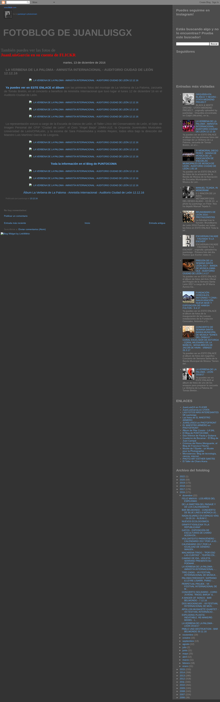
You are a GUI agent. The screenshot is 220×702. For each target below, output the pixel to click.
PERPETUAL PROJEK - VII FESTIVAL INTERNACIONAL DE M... (199, 586)
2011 (182, 682)
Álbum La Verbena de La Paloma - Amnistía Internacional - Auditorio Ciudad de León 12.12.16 (83, 192)
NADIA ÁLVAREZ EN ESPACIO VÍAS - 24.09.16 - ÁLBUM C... (200, 517)
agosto (186, 644)
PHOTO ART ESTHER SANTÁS (199, 458)
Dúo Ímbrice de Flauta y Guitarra (199, 435)
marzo (186, 660)
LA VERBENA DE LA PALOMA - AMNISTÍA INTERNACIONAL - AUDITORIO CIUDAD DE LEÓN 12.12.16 (78, 71)
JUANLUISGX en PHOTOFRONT (199, 422)
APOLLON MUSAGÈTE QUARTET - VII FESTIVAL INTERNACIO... (200, 610)
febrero (186, 663)
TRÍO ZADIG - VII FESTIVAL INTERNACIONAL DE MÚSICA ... (200, 573)
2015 (183, 669)
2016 (183, 492)
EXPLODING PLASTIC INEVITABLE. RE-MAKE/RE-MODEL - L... (197, 617)
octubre (186, 637)
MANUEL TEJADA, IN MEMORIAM (207, 189)
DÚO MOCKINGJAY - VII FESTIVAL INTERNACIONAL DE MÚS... (200, 604)
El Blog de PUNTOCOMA (195, 433)
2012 (183, 678)
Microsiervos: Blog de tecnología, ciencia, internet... (199, 454)
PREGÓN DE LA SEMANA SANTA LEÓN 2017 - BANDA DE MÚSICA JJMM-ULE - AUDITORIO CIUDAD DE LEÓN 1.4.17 (200, 267)
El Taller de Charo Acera (195, 461)
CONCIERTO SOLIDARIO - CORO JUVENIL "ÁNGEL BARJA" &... (199, 593)
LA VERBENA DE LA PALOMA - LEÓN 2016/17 (206, 372)
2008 (183, 691)
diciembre (187, 495)
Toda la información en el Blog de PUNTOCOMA (84, 163)
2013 (183, 675)
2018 (183, 486)
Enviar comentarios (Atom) (32, 229)
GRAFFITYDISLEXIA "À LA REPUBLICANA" (195, 525)
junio (185, 650)
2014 (183, 672)
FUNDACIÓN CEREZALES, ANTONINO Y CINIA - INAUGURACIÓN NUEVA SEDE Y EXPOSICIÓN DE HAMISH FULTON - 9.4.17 (200, 300)
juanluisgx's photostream (27, 14)
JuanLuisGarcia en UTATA (196, 409)
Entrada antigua (157, 223)
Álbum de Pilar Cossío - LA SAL (199, 430)
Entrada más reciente (15, 223)
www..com (10, 7)
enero (185, 666)
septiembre (188, 641)
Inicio (87, 223)
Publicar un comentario (16, 216)
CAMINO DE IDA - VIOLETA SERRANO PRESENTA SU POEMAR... (196, 561)
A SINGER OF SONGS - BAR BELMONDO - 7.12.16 (196, 599)
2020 (183, 479)
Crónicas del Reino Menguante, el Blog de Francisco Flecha (200, 444)
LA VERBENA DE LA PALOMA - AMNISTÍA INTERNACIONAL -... (199, 567)
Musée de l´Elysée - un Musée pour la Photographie (198, 449)
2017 (183, 489)
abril (184, 656)
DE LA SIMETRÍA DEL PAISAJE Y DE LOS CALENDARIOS (199, 505)
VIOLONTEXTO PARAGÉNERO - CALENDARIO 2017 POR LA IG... (200, 539)
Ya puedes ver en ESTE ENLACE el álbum (35, 87)
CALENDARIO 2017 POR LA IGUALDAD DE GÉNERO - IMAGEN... (196, 547)
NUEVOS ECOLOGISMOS (195, 521)
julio (184, 647)
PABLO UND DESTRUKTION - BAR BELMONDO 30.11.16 (200, 630)
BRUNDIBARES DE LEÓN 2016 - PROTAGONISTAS (205, 214)
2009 (183, 688)
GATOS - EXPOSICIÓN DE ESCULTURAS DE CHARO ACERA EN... (196, 533)
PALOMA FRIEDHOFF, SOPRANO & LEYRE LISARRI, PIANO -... (199, 579)
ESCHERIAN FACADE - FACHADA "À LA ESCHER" (207, 239)
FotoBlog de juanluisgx (67, 33)
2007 (183, 694)
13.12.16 (34, 198)
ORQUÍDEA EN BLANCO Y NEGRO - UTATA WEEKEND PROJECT (206, 98)
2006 (183, 697)
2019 (183, 482)
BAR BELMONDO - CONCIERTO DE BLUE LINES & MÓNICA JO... (200, 511)
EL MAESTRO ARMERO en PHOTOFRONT (196, 426)
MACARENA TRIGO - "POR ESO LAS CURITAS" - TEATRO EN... (199, 553)
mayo (185, 653)
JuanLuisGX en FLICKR (195, 407)
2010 (183, 685)
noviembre (188, 634)
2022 (183, 476)
